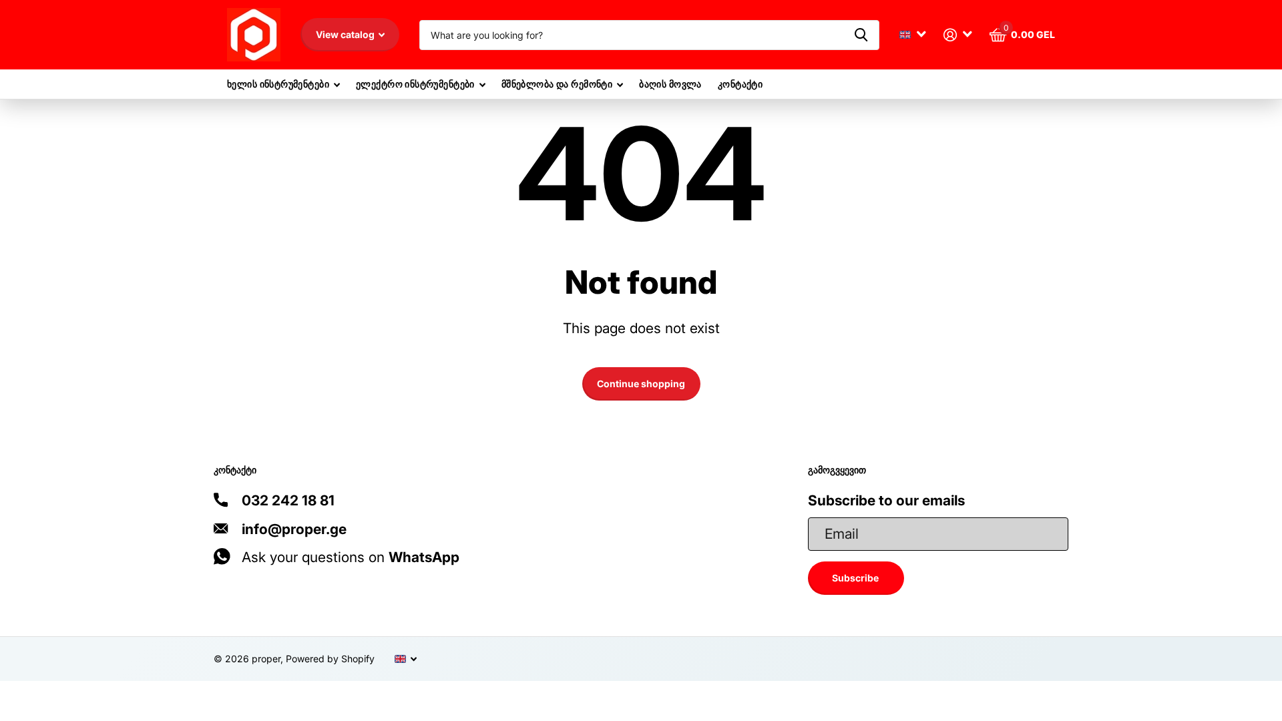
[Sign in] (958, 35)
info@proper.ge (294, 529)
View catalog (346, 34)
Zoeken (861, 35)
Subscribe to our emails (886, 500)
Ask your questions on (350, 557)
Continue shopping (641, 383)
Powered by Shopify (330, 658)
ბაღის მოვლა (670, 83)
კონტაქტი (740, 83)
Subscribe (856, 577)
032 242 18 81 (288, 500)
